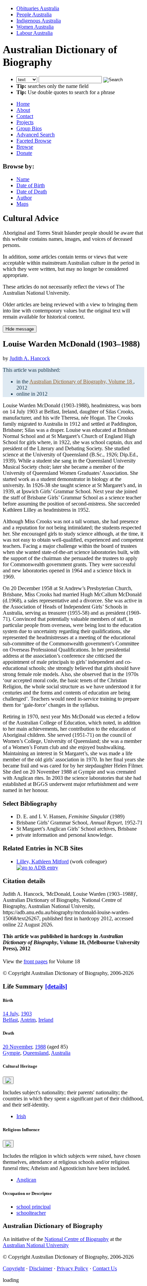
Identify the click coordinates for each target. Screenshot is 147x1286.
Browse (24, 147)
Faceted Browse (33, 141)
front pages (36, 961)
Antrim (28, 1020)
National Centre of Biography (76, 1239)
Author (24, 198)
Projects (25, 122)
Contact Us (105, 1268)
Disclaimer (40, 1268)
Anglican (26, 1180)
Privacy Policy (72, 1268)
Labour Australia (34, 33)
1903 (26, 1014)
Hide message (19, 329)
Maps (22, 204)
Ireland (45, 1020)
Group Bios (29, 128)
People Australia (34, 14)
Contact (24, 116)
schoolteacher (31, 1213)
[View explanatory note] (8, 1080)
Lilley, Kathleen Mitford (42, 861)
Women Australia (35, 27)
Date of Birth (30, 185)
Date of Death (31, 191)
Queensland (36, 1053)
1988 (40, 1047)
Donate (24, 153)
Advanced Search (35, 134)
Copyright (14, 1268)
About (23, 110)
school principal (33, 1207)
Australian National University (36, 1245)
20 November (17, 1047)
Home (23, 104)
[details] (56, 986)
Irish (21, 1116)
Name (22, 179)
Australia (60, 1053)
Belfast (10, 1020)
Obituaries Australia (37, 8)
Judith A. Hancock (30, 358)
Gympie (11, 1053)
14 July (10, 1014)
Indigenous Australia (38, 21)
